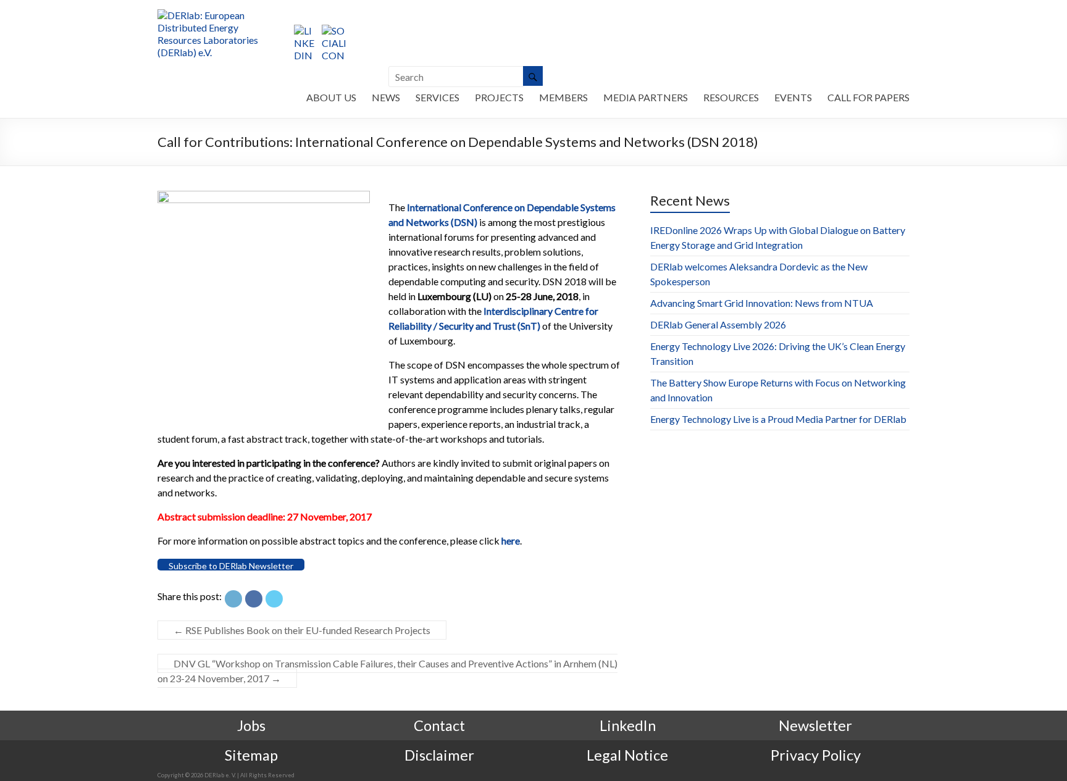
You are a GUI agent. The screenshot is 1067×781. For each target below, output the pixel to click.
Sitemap (251, 755)
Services (437, 97)
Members (563, 97)
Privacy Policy (816, 755)
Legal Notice (627, 755)
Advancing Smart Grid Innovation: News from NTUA (761, 303)
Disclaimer (439, 755)
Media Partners (645, 97)
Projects (499, 97)
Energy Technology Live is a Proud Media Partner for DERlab (778, 419)
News (386, 97)
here (510, 540)
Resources (731, 97)
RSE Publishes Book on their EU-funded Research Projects (302, 630)
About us (331, 97)
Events (793, 97)
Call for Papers (868, 97)
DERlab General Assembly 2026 (718, 324)
